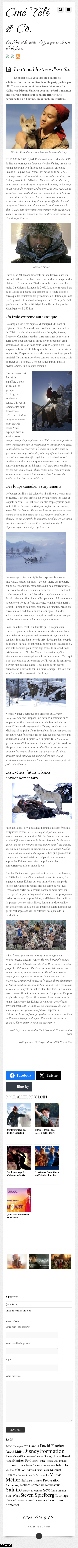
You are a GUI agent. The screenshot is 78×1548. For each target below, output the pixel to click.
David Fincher (52, 1445)
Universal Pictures (25, 1500)
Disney (31, 1450)
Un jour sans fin (42, 1500)
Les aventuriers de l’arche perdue (33, 1475)
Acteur (10, 1446)
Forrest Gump (13, 1456)
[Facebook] (12, 56)
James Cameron (34, 1465)
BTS (26, 1446)
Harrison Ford (22, 1460)
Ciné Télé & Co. (37, 1526)
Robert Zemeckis (32, 1484)
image (63, 1460)
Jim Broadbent (49, 1465)
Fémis (23, 1456)
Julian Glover (41, 1470)
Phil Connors (35, 1480)
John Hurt (10, 1470)
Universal (11, 1500)
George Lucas (52, 1456)
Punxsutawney (13, 1485)
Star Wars (13, 1495)
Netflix (25, 1480)
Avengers (19, 1446)
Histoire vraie (52, 1460)
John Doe (62, 1464)
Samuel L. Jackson (32, 1490)
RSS (19, 56)
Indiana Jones (15, 1465)
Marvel (56, 1474)
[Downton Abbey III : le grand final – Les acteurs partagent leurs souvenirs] (61, 1268)
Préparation (51, 1480)
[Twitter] (7, 56)
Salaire (14, 1489)
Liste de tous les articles (18, 1310)
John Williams (24, 1469)
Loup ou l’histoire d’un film (43, 70)
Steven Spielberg (37, 1494)
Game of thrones (35, 1456)
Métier (13, 1479)
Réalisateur (52, 1484)
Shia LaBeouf (59, 1490)
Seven (48, 1490)
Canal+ (34, 1445)
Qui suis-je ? (12, 1304)
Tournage (61, 1495)
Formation (52, 1450)
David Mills (14, 1451)
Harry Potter (38, 1460)
